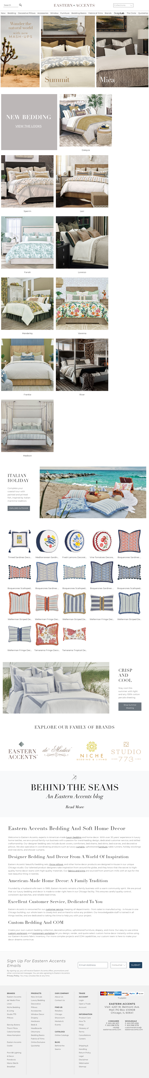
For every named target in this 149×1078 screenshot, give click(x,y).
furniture (102, 846)
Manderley (27, 333)
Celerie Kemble (13, 1032)
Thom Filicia (12, 1028)
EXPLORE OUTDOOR (18, 508)
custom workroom (17, 933)
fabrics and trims (76, 870)
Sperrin (27, 211)
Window (54, 13)
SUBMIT (135, 965)
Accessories (42, 13)
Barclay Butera (13, 1025)
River (82, 394)
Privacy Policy (13, 976)
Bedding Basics (78, 13)
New (3, 13)
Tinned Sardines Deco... (19, 557)
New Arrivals (36, 997)
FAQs (81, 1025)
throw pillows (56, 864)
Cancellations (85, 1035)
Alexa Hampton (14, 1035)
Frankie (27, 394)
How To (82, 1021)
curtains (80, 846)
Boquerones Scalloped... (20, 588)
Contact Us (60, 1000)
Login (81, 1000)
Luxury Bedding (38, 1000)
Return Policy (85, 1053)
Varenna (82, 333)
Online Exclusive (38, 1042)
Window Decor (37, 1014)
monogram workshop (43, 933)
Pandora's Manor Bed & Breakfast (12, 1063)
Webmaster (84, 1063)
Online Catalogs (62, 1035)
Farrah (27, 272)
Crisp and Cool (125, 676)
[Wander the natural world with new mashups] (74, 86)
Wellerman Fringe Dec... (47, 619)
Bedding (12, 13)
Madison (27, 455)
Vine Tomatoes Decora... (102, 557)
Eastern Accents (14, 997)
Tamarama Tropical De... (74, 650)
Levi (82, 211)
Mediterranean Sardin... (47, 557)
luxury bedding (73, 837)
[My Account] (142, 5)
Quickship (143, 13)
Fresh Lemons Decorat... (74, 557)
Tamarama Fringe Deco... (47, 650)
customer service (54, 909)
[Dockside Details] (93, 517)
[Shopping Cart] (145, 5)
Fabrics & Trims (95, 13)
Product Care (85, 1018)
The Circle (131, 13)
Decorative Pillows (26, 13)
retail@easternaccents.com (112, 1028)
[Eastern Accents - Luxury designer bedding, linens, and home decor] (74, 5)
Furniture (64, 13)
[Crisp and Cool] (56, 712)
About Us (59, 997)
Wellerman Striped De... (20, 619)
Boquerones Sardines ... (129, 557)
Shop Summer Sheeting (130, 706)
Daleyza (86, 150)
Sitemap (82, 1066)
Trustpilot (122, 998)
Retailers (58, 1011)
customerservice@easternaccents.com (134, 1028)
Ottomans (35, 1032)
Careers (82, 1039)
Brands (108, 13)
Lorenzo (82, 272)
